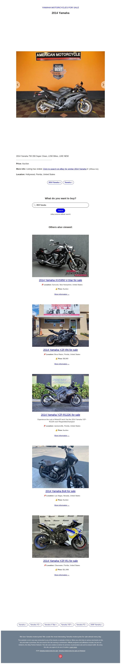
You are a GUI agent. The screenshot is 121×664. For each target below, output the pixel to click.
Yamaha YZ (34, 625)
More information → (61, 294)
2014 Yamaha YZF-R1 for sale (60, 560)
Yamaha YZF (66, 625)
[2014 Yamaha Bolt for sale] (60, 487)
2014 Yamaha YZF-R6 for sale (60, 349)
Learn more (73, 647)
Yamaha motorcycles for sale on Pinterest (72, 651)
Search (60, 210)
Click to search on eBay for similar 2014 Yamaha (64, 169)
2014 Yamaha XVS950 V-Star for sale (60, 280)
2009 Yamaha (96, 625)
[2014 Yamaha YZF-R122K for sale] (60, 411)
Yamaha (68, 182)
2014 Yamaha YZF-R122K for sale (60, 414)
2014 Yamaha (54, 182)
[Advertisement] (60, 33)
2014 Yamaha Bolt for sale (60, 491)
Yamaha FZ (80, 625)
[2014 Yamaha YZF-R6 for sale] (60, 346)
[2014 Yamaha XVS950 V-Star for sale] (60, 276)
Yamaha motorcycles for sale (60, 7)
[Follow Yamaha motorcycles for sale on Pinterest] (60, 657)
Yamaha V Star (50, 625)
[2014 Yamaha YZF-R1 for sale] (60, 557)
